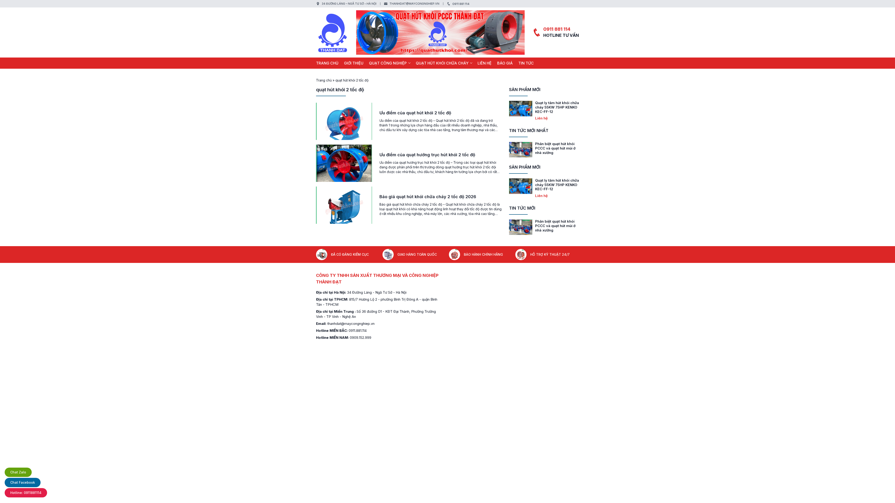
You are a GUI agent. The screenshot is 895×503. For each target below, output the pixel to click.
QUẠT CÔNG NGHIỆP (388, 63)
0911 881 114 (460, 4)
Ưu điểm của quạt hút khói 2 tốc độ (415, 112)
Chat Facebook (22, 482)
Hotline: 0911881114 (25, 493)
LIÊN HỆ (485, 63)
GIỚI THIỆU (353, 63)
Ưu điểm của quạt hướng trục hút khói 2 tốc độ (427, 154)
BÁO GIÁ (505, 63)
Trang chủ (327, 63)
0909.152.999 (360, 337)
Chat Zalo (18, 472)
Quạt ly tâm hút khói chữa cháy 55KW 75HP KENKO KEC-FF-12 (557, 107)
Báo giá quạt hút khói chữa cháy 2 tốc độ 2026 (427, 196)
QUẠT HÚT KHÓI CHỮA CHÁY (442, 63)
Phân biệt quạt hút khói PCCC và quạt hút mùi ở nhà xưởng (555, 148)
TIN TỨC (526, 63)
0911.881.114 (358, 330)
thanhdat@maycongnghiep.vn (414, 3)
